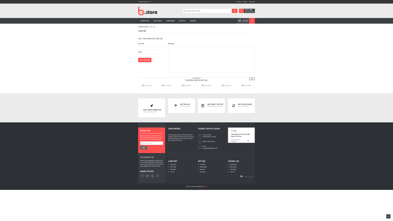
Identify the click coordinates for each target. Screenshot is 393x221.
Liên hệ (193, 21)
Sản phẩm (170, 21)
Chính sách (233, 169)
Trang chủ (144, 21)
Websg (205, 186)
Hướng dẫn (233, 164)
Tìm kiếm (202, 164)
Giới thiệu (157, 21)
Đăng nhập (252, 1)
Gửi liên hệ (144, 60)
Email (140, 52)
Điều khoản (233, 167)
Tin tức (182, 21)
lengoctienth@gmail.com (210, 148)
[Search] (234, 11)
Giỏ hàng (238, 1)
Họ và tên (141, 43)
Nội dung (171, 43)
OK (248, 141)
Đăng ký (245, 1)
